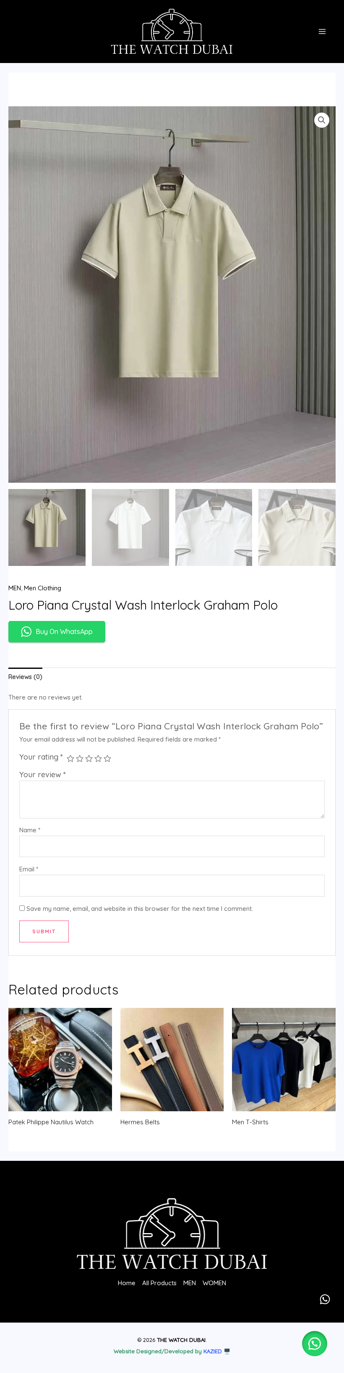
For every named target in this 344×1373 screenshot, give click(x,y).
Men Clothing (42, 588)
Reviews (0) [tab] (25, 677)
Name (29, 830)
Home (127, 1283)
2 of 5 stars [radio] (79, 758)
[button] (321, 120)
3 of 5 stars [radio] (89, 758)
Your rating (41, 757)
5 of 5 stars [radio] (107, 758)
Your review (42, 774)
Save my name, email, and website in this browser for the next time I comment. (139, 909)
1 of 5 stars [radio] (70, 758)
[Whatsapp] (325, 1299)
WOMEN (214, 1283)
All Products (159, 1283)
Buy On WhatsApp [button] (64, 631)
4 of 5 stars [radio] (98, 758)
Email (28, 869)
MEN (14, 588)
